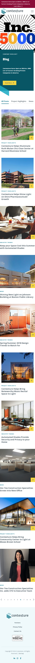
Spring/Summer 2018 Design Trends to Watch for (14, 344)
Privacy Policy (17, 627)
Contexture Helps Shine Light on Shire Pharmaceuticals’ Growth (16, 196)
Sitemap (21, 653)
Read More (8, 83)
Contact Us (17, 631)
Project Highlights (18, 101)
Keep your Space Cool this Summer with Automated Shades (17, 246)
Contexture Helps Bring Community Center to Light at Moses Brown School (15, 539)
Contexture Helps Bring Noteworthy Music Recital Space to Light (14, 391)
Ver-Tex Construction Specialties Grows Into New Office (16, 489)
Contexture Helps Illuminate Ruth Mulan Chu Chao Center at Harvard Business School (17, 148)
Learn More (17, 6)
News (31, 101)
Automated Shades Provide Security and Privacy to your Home (15, 439)
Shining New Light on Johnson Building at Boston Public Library (16, 295)
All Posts (5, 101)
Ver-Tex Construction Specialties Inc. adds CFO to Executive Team (16, 589)
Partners (17, 623)
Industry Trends (6, 242)
